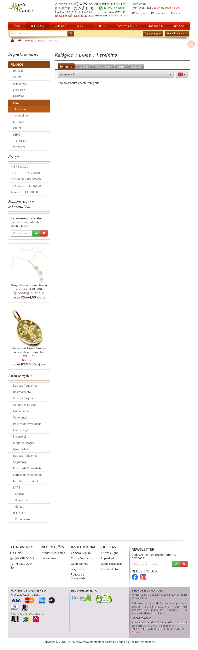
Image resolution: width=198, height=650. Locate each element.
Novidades (84, 66)
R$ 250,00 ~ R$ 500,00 (26, 179)
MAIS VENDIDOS (127, 25)
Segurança (20, 417)
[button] (153, 33)
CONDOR (19, 90)
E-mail (19, 552)
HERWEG (18, 96)
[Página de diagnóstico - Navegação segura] (81, 597)
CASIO (17, 77)
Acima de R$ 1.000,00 (24, 192)
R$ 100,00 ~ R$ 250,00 (25, 173)
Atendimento (142, 13)
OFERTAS (100, 25)
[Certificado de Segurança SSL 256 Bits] (103, 598)
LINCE (16, 102)
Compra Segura (23, 398)
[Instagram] (143, 577)
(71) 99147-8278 (24, 558)
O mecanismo (23, 519)
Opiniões (136, 66)
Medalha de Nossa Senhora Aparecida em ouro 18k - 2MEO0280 (29, 352)
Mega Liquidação (23, 443)
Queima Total (21, 449)
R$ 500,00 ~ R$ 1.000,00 (27, 185)
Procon (135, 632)
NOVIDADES (155, 25)
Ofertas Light (21, 430)
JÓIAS (17, 25)
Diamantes (21, 500)
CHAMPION (20, 83)
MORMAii (19, 121)
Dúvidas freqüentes (25, 385)
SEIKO (16, 134)
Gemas (19, 506)
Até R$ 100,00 (19, 166)
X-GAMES (19, 147)
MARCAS (178, 25)
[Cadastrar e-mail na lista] (36, 233)
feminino (66, 66)
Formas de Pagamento (27, 474)
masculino (21, 115)
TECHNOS (19, 141)
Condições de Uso (24, 404)
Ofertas (121, 66)
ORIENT (18, 128)
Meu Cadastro (161, 13)
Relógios (30, 40)
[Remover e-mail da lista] (44, 233)
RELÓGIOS (37, 25)
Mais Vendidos (103, 66)
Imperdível (19, 436)
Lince (41, 40)
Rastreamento (22, 392)
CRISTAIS (60, 25)
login (157, 7)
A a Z (80, 25)
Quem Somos (21, 411)
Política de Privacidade (27, 423)
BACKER (18, 71)
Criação (20, 493)
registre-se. (172, 7)
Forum (177, 13)
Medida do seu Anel (25, 481)
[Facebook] (135, 577)
